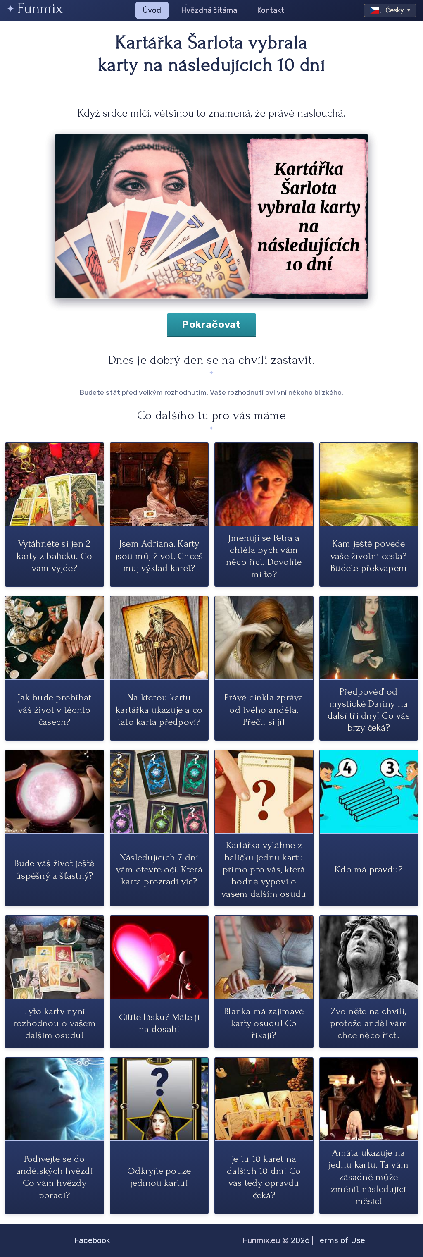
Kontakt (270, 10)
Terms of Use (340, 1240)
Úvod (152, 10)
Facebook (92, 1240)
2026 (300, 1240)
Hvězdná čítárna (209, 10)
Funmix (40, 8)
